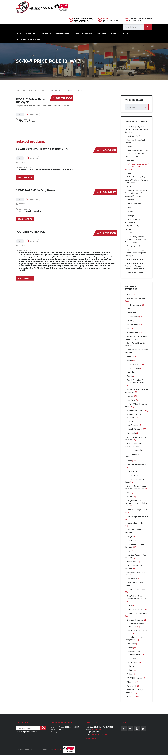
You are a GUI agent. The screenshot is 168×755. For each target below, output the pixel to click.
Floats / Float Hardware (136, 523)
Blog (113, 33)
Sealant (130, 356)
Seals (129, 186)
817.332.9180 (135, 20)
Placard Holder (132, 372)
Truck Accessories (134, 305)
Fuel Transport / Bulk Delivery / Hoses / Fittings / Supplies (136, 129)
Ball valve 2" (132, 666)
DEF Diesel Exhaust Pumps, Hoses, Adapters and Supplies (135, 253)
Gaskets (130, 160)
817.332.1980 (64, 98)
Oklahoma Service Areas (28, 40)
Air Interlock (131, 686)
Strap (129, 328)
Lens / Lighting (132, 421)
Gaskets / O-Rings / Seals (137, 510)
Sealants (130, 200)
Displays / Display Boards (137, 613)
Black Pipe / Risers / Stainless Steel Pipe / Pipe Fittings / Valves (136, 239)
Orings (129, 173)
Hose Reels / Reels (134, 450)
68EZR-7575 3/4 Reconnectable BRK (41, 148)
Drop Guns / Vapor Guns (136, 589)
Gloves (129, 496)
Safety (129, 360)
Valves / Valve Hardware (136, 298)
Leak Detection (133, 425)
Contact (101, 33)
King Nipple (131, 433)
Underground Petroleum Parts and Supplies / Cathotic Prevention (136, 193)
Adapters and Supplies (136, 246)
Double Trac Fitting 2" (135, 609)
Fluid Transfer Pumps (136, 136)
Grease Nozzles (133, 475)
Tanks (129, 147)
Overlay (130, 376)
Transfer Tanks (133, 316)
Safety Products (134, 204)
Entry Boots (131, 561)
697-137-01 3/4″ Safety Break (36, 190)
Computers (131, 644)
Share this (34, 114)
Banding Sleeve (133, 662)
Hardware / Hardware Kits (137, 465)
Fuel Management (135, 259)
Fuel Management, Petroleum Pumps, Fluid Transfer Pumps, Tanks (135, 266)
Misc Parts (131, 400)
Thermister (131, 313)
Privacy (125, 33)
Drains (129, 605)
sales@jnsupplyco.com (141, 18)
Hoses (129, 233)
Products (46, 33)
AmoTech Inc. (58, 749)
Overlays (130, 216)
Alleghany (130, 682)
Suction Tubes (132, 324)
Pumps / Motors (133, 368)
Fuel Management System (137, 516)
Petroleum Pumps (135, 273)
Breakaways (132, 658)
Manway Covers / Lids (135, 410)
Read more (23, 177)
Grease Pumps (132, 471)
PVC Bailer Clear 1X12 (31, 231)
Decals (130, 212)
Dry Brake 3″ (132, 579)
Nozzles (130, 396)
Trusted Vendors (83, 33)
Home (18, 33)
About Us (30, 33)
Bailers (129, 674)
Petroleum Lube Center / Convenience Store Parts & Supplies (44, 90)
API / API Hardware (134, 678)
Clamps (130, 648)
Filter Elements (133, 540)
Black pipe (131, 696)
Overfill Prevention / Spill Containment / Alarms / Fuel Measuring (136, 153)
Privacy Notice (91, 738)
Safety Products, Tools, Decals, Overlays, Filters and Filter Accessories (136, 180)
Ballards (130, 670)
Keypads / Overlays (134, 429)
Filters (129, 551)
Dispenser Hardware (135, 620)
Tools (129, 208)
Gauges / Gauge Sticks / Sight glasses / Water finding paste (136, 503)
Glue (128, 492)
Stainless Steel (132, 332)
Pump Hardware (133, 364)
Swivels (130, 320)
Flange (129, 536)
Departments (62, 33)
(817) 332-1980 (111, 20)
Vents (129, 294)
